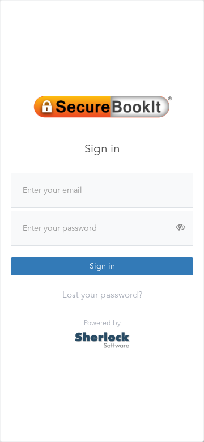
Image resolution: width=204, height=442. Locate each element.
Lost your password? (102, 295)
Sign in (102, 266)
